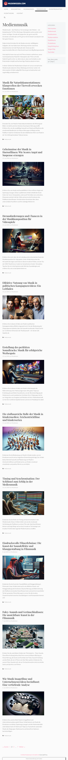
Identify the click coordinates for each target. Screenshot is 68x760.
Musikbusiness (28, 9)
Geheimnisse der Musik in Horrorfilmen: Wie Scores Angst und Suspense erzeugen (22, 152)
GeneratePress (43, 755)
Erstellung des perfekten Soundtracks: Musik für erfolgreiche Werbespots (22, 350)
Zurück (5, 747)
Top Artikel (51, 52)
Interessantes (52, 28)
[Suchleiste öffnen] (4, 17)
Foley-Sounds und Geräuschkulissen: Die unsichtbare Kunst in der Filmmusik (22, 615)
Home (6, 9)
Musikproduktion (55, 9)
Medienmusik (41, 9)
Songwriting (15, 9)
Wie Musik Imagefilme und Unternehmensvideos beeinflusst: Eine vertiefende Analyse (21, 681)
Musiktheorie (9, 13)
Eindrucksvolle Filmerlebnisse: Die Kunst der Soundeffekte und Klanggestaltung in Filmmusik (21, 546)
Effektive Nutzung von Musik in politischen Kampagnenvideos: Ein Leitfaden (21, 285)
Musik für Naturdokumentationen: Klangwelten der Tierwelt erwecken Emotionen (22, 85)
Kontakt (20, 13)
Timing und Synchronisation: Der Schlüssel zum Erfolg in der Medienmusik (21, 481)
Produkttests (52, 43)
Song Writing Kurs (53, 46)
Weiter (22, 747)
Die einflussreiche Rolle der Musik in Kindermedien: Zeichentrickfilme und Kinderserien (22, 417)
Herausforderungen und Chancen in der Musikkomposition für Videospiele (22, 219)
